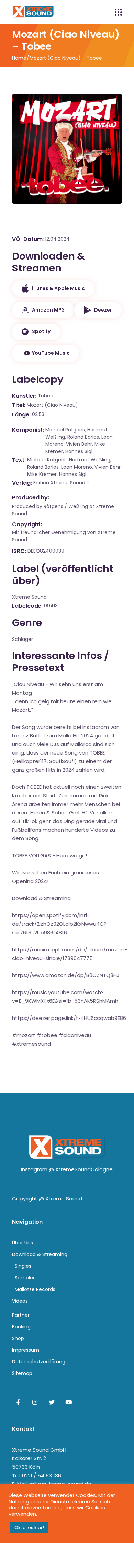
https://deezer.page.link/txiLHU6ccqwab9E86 (69, 1018)
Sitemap (22, 1373)
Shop (18, 1338)
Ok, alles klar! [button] (29, 1527)
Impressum (25, 1349)
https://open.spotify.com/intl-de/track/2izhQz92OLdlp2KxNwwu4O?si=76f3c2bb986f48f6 (59, 924)
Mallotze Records (35, 1289)
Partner (21, 1315)
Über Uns (22, 1242)
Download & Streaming (39, 1254)
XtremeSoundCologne (84, 1169)
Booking (21, 1326)
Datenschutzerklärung (38, 1361)
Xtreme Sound (63, 1198)
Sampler (25, 1277)
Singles (23, 1266)
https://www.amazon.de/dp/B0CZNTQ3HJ (66, 975)
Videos (20, 1301)
